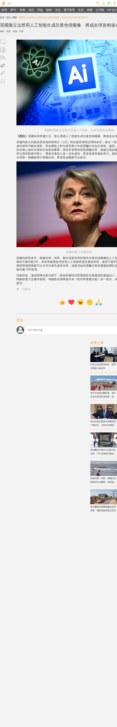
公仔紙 (100, 10)
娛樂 (89, 10)
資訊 (31, 10)
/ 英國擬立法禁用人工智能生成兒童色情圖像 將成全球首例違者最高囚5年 (52, 17)
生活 (81, 10)
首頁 (4, 10)
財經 (49, 10)
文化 (57, 10)
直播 (22, 10)
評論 (40, 10)
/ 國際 (14, 17)
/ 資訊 (8, 17)
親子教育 (69, 10)
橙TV (13, 10)
